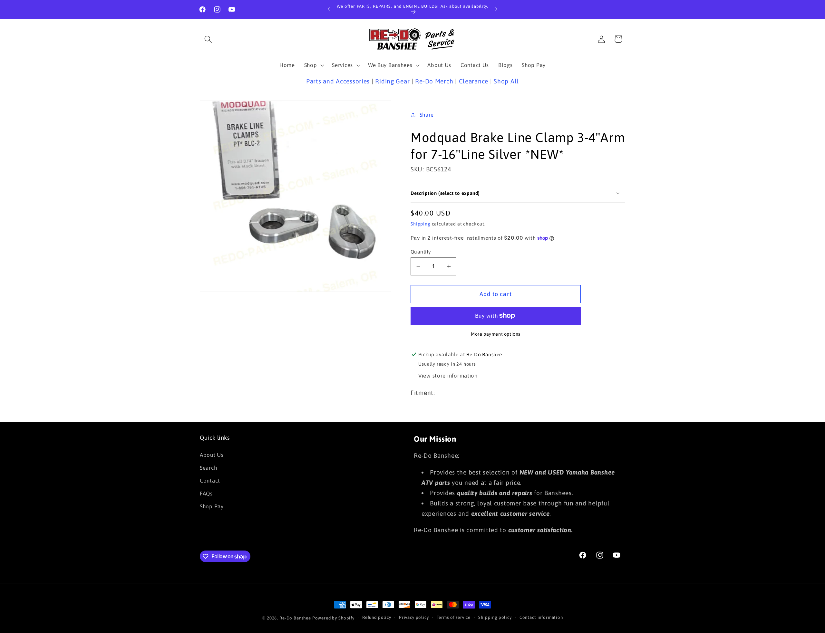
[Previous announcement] (329, 9)
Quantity (421, 251)
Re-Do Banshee (295, 618)
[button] (208, 39)
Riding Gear (392, 81)
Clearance (473, 81)
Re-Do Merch (434, 81)
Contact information (541, 617)
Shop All (506, 81)
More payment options (495, 334)
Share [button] (427, 114)
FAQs (206, 493)
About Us (212, 455)
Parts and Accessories (338, 81)
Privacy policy (414, 617)
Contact (210, 480)
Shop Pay (212, 506)
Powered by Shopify (333, 618)
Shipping (421, 223)
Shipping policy (495, 617)
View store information (448, 375)
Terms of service (454, 617)
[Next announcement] (496, 9)
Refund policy (376, 617)
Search (208, 468)
